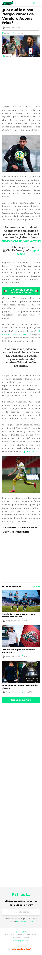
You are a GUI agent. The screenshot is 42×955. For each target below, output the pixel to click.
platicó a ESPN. (31, 451)
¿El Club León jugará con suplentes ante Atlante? (18, 651)
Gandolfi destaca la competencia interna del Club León (18, 615)
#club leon (22, 527)
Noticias (7, 33)
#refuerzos (8, 532)
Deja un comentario (21, 699)
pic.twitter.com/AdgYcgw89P (22, 241)
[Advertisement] (21, 81)
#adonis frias (9, 527)
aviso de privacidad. (24, 921)
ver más (36, 587)
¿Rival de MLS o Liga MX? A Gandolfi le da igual (20, 686)
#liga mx (33, 527)
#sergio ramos (22, 532)
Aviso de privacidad (21, 941)
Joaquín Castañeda (13, 27)
